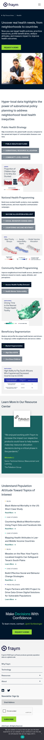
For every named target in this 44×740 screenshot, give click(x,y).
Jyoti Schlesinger (33, 623)
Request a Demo (11, 48)
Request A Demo (22, 632)
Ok (22, 737)
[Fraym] (11, 5)
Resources (6, 675)
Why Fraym (6, 664)
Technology (6, 669)
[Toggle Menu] (39, 5)
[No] (41, 734)
